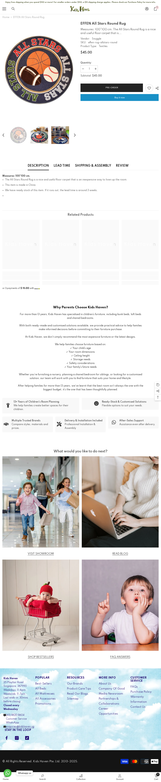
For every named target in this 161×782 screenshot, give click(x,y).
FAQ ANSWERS (120, 657)
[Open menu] (4, 9)
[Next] (74, 135)
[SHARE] (156, 88)
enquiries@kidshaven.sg (20, 726)
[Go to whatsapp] (7, 773)
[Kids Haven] (40, 502)
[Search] (13, 9)
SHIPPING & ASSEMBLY (93, 165)
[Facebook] (7, 738)
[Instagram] (17, 738)
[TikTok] (27, 738)
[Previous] (3, 135)
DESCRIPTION (38, 165)
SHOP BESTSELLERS (41, 657)
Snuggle (96, 39)
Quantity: (86, 63)
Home (5, 17)
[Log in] (147, 9)
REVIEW (122, 165)
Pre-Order (111, 88)
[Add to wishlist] (149, 88)
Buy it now (119, 97)
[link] (21, 277)
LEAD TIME (62, 165)
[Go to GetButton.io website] (8, 779)
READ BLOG (120, 553)
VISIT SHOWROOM (41, 553)
